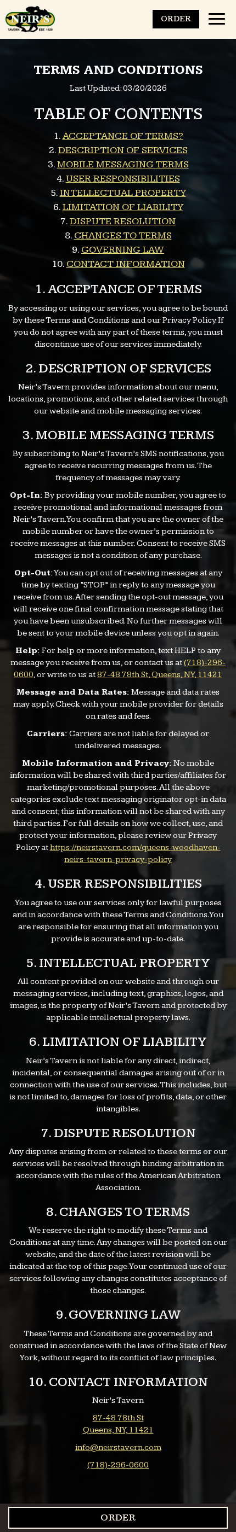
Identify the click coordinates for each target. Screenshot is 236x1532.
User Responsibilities (123, 178)
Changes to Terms (123, 235)
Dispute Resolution (123, 221)
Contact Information (125, 264)
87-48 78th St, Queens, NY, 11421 (159, 674)
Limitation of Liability (123, 207)
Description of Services (123, 150)
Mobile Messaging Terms (123, 164)
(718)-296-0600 (118, 1465)
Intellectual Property (123, 193)
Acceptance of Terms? (123, 136)
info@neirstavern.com (118, 1447)
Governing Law (122, 249)
